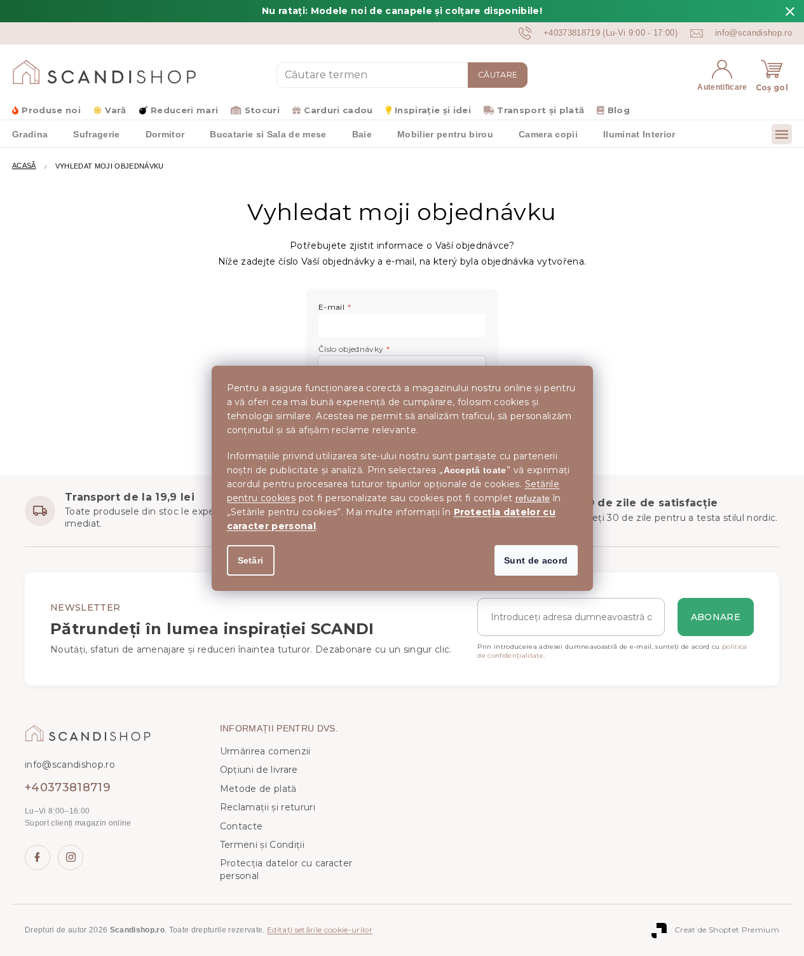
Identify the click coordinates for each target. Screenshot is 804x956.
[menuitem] (96, 133)
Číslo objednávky (350, 349)
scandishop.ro (70, 857)
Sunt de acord (536, 560)
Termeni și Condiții (262, 844)
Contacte (241, 826)
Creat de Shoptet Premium (726, 929)
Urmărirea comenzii (265, 751)
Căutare (497, 75)
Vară (115, 110)
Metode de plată (258, 788)
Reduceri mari (184, 110)
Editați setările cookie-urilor (319, 929)
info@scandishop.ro (70, 764)
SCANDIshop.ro (37, 857)
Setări (251, 560)
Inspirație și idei (433, 110)
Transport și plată (540, 110)
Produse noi (51, 110)
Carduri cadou (338, 110)
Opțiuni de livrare (259, 769)
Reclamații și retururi (267, 807)
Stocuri (262, 110)
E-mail (331, 307)
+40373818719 (68, 787)
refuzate (532, 498)
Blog (619, 110)
